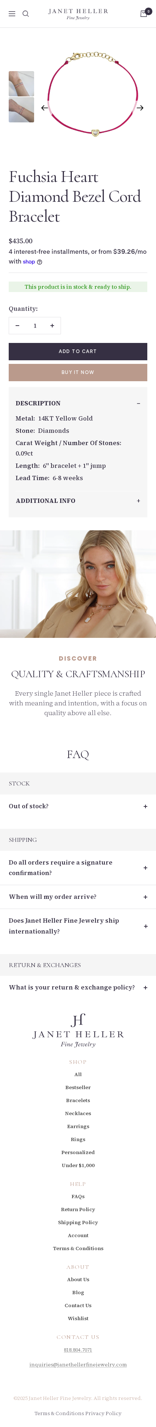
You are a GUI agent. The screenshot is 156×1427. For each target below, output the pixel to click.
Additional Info (45, 500)
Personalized (78, 1152)
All (78, 1074)
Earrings (78, 1126)
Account (78, 1235)
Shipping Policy (78, 1222)
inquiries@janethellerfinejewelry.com (78, 1364)
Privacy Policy (103, 1413)
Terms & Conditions (78, 1248)
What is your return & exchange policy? (72, 987)
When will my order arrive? (53, 896)
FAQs (78, 1196)
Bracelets (78, 1100)
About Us (78, 1279)
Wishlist (78, 1318)
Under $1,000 (78, 1165)
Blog (78, 1292)
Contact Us (78, 1305)
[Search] (25, 13)
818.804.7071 (78, 1349)
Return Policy (78, 1209)
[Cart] (143, 13)
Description (38, 403)
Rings (78, 1139)
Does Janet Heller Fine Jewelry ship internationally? (64, 925)
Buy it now (78, 372)
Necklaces (78, 1113)
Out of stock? (29, 806)
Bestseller (78, 1087)
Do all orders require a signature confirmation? (60, 867)
